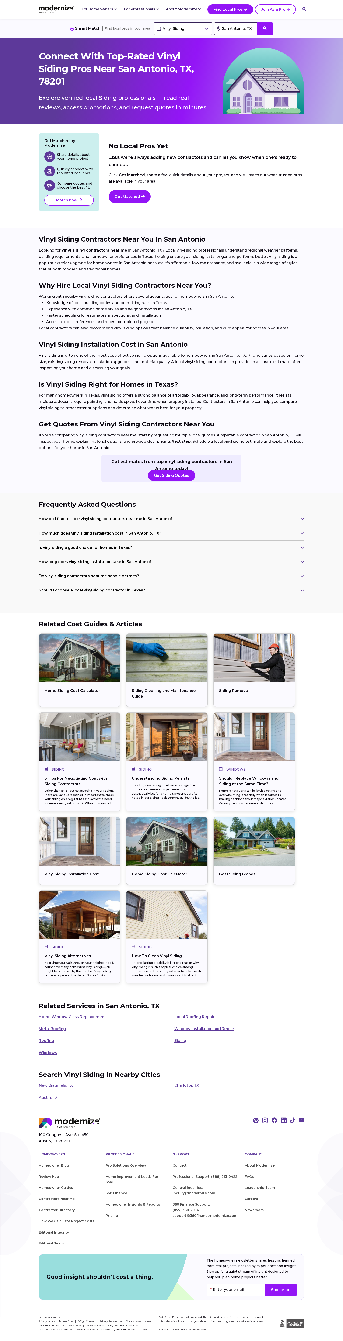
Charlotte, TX (186, 1085)
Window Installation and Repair (204, 1028)
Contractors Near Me (57, 1199)
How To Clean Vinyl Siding (157, 956)
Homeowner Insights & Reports (133, 1204)
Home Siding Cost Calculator (72, 690)
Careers (251, 1199)
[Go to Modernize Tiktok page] (292, 1121)
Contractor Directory (57, 1210)
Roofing (46, 1040)
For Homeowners (98, 9)
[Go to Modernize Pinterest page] (256, 1121)
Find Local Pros (228, 9)
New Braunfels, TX (56, 1085)
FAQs (249, 1177)
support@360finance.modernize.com (205, 1215)
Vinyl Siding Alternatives (68, 956)
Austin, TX (48, 1097)
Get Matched (128, 196)
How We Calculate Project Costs (66, 1221)
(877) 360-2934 (186, 1210)
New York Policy (72, 1325)
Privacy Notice (47, 1321)
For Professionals (140, 9)
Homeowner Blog (54, 1165)
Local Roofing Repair (194, 1017)
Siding (180, 1040)
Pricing (112, 1215)
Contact (180, 1165)
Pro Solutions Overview (126, 1165)
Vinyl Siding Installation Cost (72, 874)
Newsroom (254, 1210)
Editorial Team (51, 1243)
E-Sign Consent (86, 1321)
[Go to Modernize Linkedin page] (284, 1121)
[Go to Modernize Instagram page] (265, 1121)
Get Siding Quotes (171, 475)
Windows (48, 1053)
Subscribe (280, 1290)
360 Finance (116, 1193)
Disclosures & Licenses (138, 1321)
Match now (67, 200)
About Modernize (182, 9)
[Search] (304, 9)
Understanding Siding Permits (160, 778)
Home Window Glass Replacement (72, 1017)
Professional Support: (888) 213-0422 (205, 1177)
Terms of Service (130, 1329)
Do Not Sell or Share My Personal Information (112, 1325)
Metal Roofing (52, 1028)
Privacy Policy (107, 1329)
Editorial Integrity (54, 1232)
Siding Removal (234, 690)
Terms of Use (66, 1321)
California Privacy (49, 1325)
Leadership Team (260, 1187)
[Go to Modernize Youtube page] (301, 1121)
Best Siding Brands (237, 874)
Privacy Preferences (111, 1321)
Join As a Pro (273, 9)
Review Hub (49, 1177)
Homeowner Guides (56, 1187)
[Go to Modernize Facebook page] (274, 1121)
